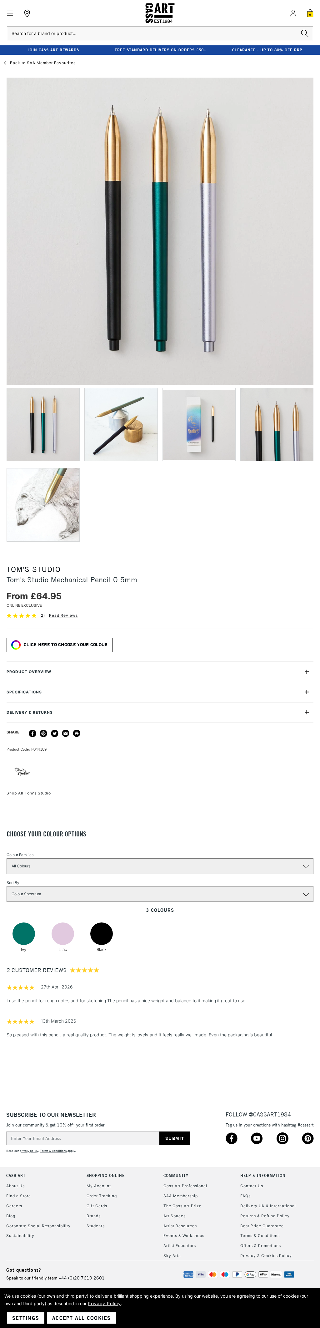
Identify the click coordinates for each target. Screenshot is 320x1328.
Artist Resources (180, 1225)
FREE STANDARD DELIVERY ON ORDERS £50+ (160, 50)
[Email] (65, 733)
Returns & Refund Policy (265, 1215)
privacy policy (29, 1151)
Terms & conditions (53, 1151)
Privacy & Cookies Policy (266, 1255)
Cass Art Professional (185, 1185)
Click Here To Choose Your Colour (66, 644)
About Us (15, 1185)
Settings (25, 1318)
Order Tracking (102, 1195)
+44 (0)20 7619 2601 (82, 1278)
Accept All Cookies (81, 1318)
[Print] (76, 733)
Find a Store (18, 1195)
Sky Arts (172, 1255)
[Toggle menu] (10, 13)
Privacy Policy (104, 1303)
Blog (10, 1215)
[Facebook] (32, 733)
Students (96, 1225)
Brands (94, 1215)
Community (175, 1175)
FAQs (245, 1195)
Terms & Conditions (260, 1235)
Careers (14, 1205)
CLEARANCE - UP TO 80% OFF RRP (267, 50)
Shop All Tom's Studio (29, 793)
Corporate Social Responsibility (38, 1225)
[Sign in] (293, 13)
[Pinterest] (43, 733)
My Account (99, 1185)
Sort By (13, 882)
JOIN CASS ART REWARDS (53, 50)
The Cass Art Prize (182, 1205)
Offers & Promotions (260, 1245)
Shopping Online (106, 1175)
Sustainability (20, 1235)
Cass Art (16, 1175)
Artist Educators (179, 1245)
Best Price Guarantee (262, 1225)
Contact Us (251, 1185)
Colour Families (20, 854)
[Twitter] (54, 733)
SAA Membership (180, 1195)
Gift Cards (97, 1205)
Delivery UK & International (268, 1205)
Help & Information (263, 1175)
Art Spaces (174, 1215)
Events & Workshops (183, 1235)
